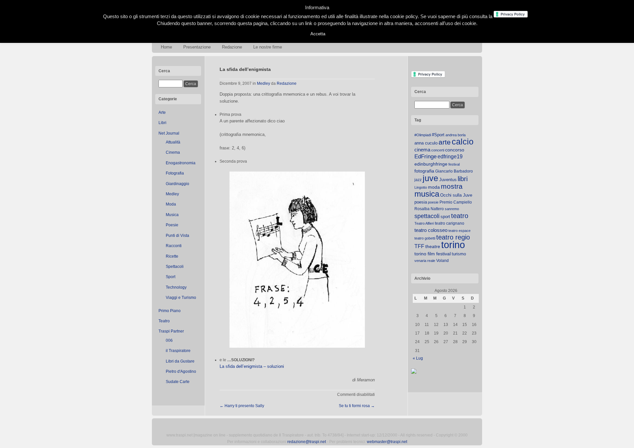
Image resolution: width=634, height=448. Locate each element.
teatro (459, 215)
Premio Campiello (456, 202)
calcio (463, 141)
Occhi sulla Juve (456, 195)
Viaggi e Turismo (181, 297)
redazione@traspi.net (306, 441)
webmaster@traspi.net (387, 441)
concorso (454, 149)
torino (453, 244)
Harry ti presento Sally (242, 405)
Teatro (164, 321)
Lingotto (420, 187)
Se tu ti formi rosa (357, 405)
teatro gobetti (424, 238)
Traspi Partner (171, 331)
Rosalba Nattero (429, 209)
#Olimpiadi (422, 135)
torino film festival (432, 253)
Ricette (172, 256)
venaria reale (424, 261)
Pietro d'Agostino (181, 371)
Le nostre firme (267, 47)
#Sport (438, 134)
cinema (422, 149)
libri (463, 178)
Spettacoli (175, 266)
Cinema (173, 152)
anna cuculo (426, 143)
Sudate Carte (178, 381)
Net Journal (168, 133)
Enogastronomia (180, 163)
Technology (176, 287)
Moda (171, 204)
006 (169, 340)
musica (426, 194)
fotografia (424, 171)
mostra (452, 186)
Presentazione (197, 47)
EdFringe (425, 156)
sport (445, 216)
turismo (459, 253)
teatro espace (459, 231)
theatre (432, 246)
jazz (418, 179)
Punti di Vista (177, 235)
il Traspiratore (178, 350)
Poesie (172, 225)
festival (454, 164)
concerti (437, 150)
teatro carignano (449, 223)
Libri (162, 122)
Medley (172, 194)
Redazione (232, 47)
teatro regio (453, 237)
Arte (162, 112)
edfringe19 (450, 156)
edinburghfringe (430, 164)
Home (166, 47)
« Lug (418, 358)
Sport (170, 276)
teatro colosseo (430, 230)
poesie (433, 202)
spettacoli (427, 216)
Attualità (173, 142)
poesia (420, 202)
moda (434, 187)
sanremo (452, 209)
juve (430, 178)
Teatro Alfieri (424, 223)
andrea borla (455, 135)
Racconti (174, 245)
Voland (442, 260)
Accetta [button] (317, 33)
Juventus (448, 179)
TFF (419, 246)
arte (445, 142)
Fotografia (175, 173)
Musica (172, 214)
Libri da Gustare (180, 361)
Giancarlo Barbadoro (454, 171)
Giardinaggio (177, 183)
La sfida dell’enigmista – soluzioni (252, 366)
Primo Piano (169, 310)
